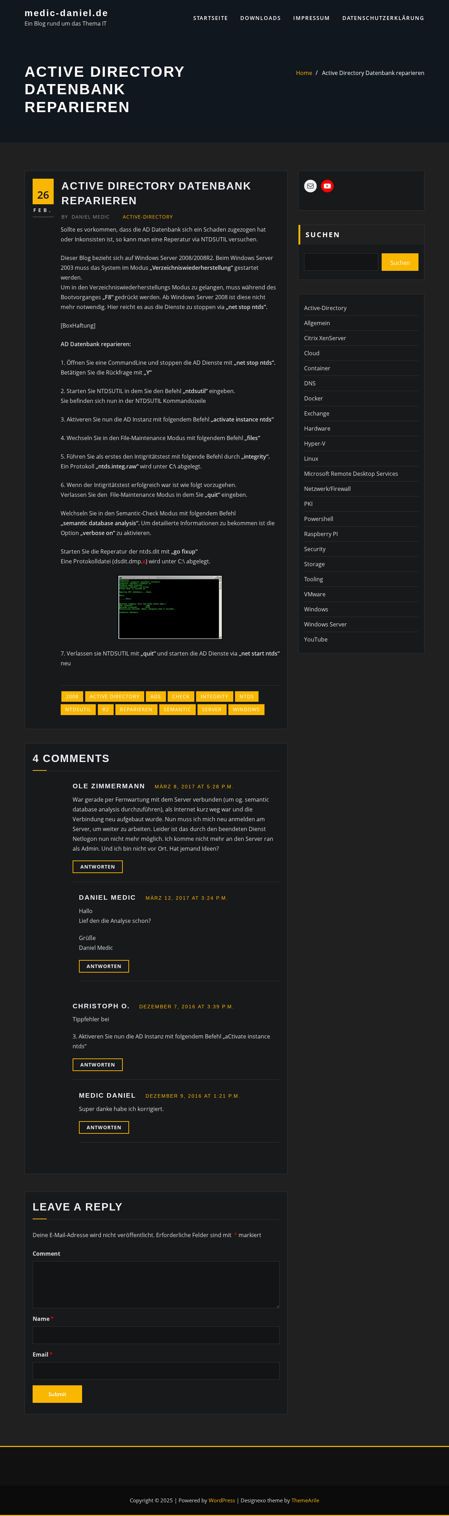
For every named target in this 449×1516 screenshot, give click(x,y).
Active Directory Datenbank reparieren (373, 73)
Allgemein (317, 323)
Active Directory (115, 696)
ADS (155, 696)
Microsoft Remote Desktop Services (351, 474)
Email (43, 1354)
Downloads (260, 17)
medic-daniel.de (66, 13)
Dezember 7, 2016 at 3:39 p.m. (186, 1006)
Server (212, 709)
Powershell (318, 519)
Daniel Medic (85, 216)
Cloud (312, 353)
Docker (313, 398)
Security (315, 549)
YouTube (316, 639)
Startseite (210, 17)
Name (43, 1319)
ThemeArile (305, 1500)
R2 (105, 709)
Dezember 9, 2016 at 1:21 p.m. (193, 1096)
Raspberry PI (321, 534)
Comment (46, 1253)
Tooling (313, 579)
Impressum (311, 17)
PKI (308, 504)
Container (317, 368)
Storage (314, 564)
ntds (247, 696)
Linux (311, 458)
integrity (214, 696)
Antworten (97, 866)
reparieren (136, 709)
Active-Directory (148, 216)
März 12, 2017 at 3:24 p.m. (187, 898)
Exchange (316, 413)
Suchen (323, 234)
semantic (177, 709)
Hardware (317, 428)
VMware (315, 594)
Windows (246, 709)
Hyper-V (315, 443)
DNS (310, 383)
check (181, 696)
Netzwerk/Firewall (327, 489)
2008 (72, 696)
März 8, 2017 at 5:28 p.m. (194, 786)
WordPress (222, 1500)
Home (304, 73)
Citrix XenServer (325, 338)
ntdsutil (78, 709)
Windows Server (325, 624)
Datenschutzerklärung (383, 17)
